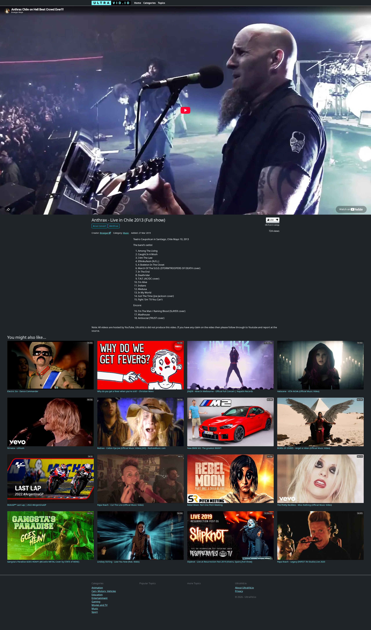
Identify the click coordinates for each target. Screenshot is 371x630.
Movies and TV (100, 605)
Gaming (96, 601)
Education (97, 594)
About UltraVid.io (244, 587)
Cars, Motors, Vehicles (104, 591)
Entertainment (100, 598)
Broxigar (104, 233)
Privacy (239, 591)
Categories (149, 2)
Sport (95, 612)
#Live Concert (99, 226)
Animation (97, 587)
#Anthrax (113, 226)
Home (137, 2)
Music (126, 233)
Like (271, 219)
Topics (161, 2)
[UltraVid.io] (111, 3)
